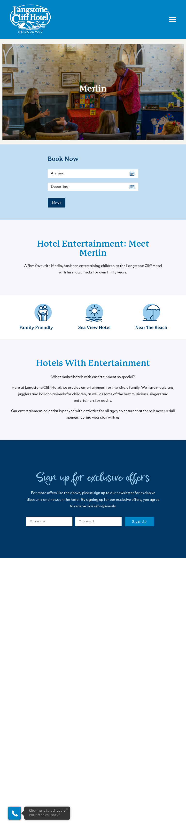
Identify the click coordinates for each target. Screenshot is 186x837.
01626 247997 (30, 32)
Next (56, 202)
